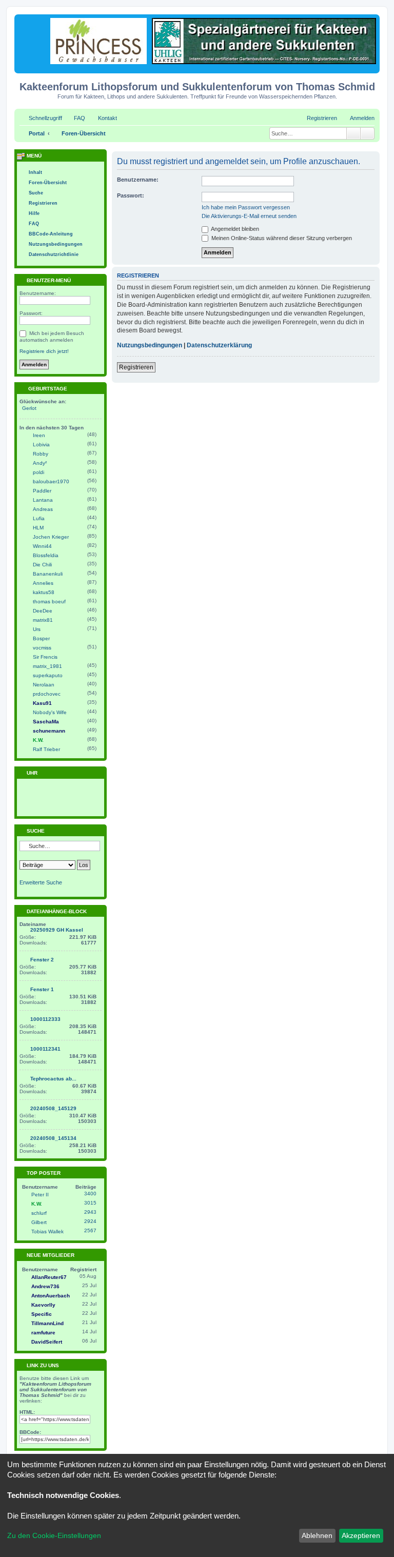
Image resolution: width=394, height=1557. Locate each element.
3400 (90, 1193)
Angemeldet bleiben (234, 229)
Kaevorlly (43, 1305)
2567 (90, 1230)
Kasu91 (42, 703)
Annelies (43, 583)
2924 (90, 1221)
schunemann (49, 731)
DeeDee (42, 611)
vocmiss (42, 648)
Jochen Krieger (51, 537)
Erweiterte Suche (40, 882)
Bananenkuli (48, 574)
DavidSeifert (46, 1342)
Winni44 (42, 546)
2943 (90, 1212)
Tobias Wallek (47, 1231)
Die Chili (42, 564)
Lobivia (41, 444)
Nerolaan (43, 684)
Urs (37, 629)
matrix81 (43, 620)
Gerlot (29, 408)
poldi (38, 472)
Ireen (39, 435)
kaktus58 (43, 592)
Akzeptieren (361, 1535)
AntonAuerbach (50, 1295)
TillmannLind (47, 1323)
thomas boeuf (49, 601)
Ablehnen (317, 1535)
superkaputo (48, 675)
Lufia (39, 518)
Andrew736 (45, 1286)
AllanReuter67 (49, 1277)
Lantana (43, 500)
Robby (40, 454)
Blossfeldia (45, 555)
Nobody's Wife (50, 712)
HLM (38, 527)
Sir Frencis (45, 657)
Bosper (41, 638)
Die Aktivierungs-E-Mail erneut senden (249, 216)
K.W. (38, 740)
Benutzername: (138, 179)
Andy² (40, 463)
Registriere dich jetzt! (44, 351)
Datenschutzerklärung (219, 345)
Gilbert (39, 1222)
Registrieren (136, 367)
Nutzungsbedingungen (149, 345)
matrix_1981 (47, 666)
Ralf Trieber (46, 749)
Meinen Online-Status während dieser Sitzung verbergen (281, 238)
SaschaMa (46, 721)
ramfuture (43, 1332)
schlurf (39, 1213)
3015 (90, 1203)
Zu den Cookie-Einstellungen (54, 1535)
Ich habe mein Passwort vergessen (246, 207)
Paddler (42, 491)
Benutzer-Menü (48, 280)
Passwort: (130, 195)
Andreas (43, 509)
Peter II (40, 1194)
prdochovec (47, 694)
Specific (41, 1314)
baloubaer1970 (51, 481)
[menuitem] (75, 118)
